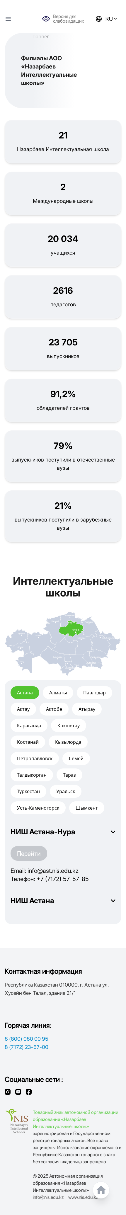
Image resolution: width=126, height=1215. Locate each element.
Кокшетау (68, 725)
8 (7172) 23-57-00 (26, 1047)
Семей (76, 758)
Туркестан (28, 791)
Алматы (58, 692)
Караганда (29, 725)
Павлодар (94, 692)
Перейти (29, 853)
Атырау (87, 709)
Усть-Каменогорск (38, 808)
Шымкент (87, 808)
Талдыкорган (32, 775)
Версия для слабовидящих (68, 19)
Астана (25, 692)
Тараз (69, 775)
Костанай (28, 742)
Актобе (54, 709)
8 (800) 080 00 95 (26, 1039)
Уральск (65, 791)
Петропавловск (34, 758)
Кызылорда (68, 742)
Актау (23, 709)
